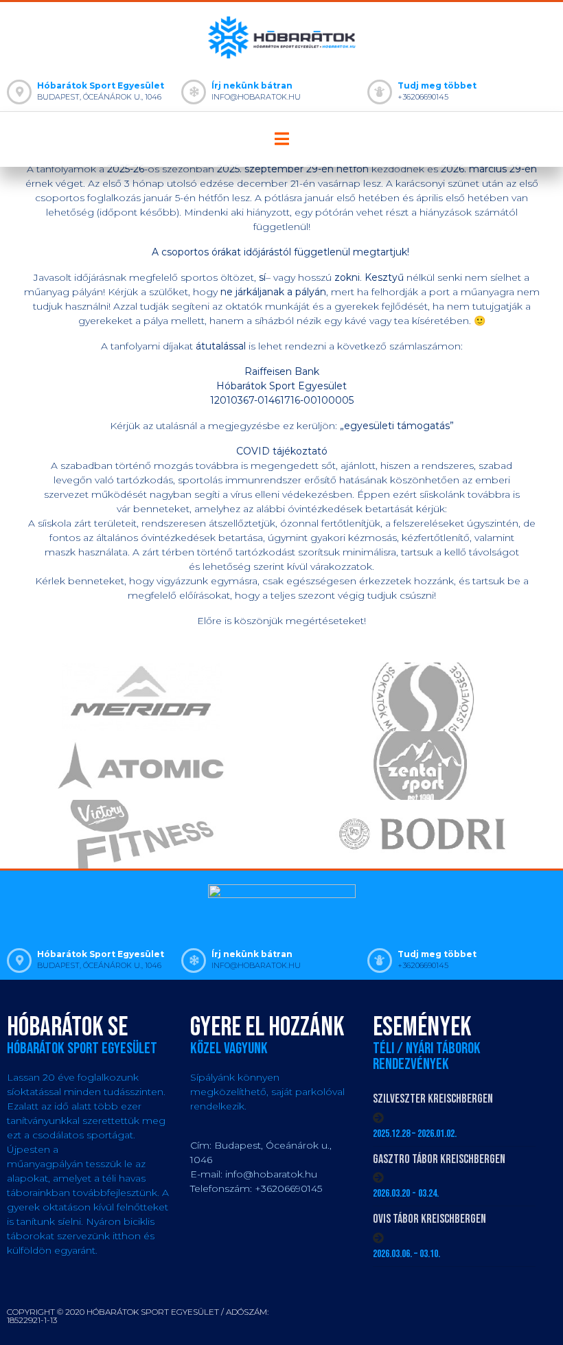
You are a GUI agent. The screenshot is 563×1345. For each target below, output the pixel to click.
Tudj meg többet (437, 85)
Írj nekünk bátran (251, 85)
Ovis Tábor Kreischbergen (429, 1219)
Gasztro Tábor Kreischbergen (439, 1159)
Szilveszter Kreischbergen (433, 1099)
